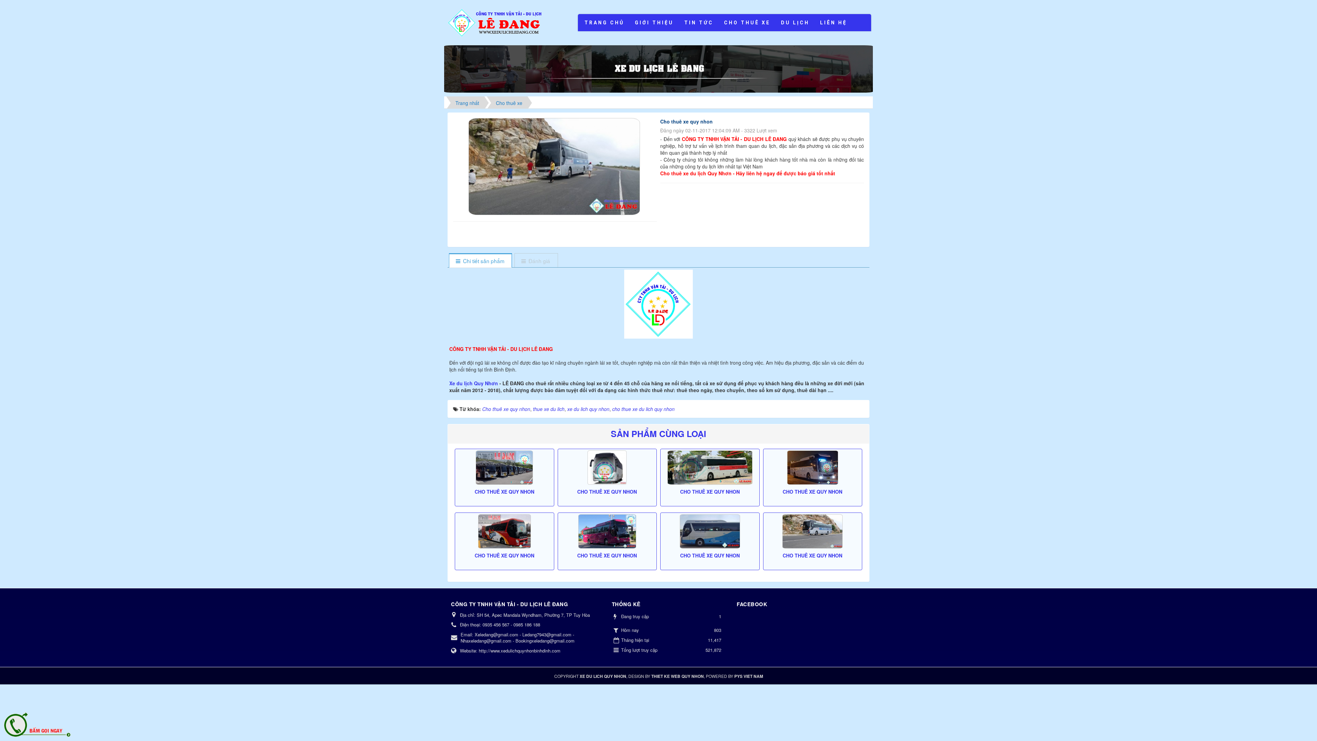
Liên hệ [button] (833, 22)
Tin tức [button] (698, 22)
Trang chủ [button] (604, 22)
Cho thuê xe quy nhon (504, 491)
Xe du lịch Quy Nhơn (474, 383)
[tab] (480, 261)
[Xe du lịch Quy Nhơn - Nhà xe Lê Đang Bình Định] (495, 22)
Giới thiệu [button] (654, 22)
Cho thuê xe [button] (747, 22)
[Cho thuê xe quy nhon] (555, 165)
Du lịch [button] (795, 22)
